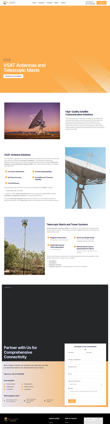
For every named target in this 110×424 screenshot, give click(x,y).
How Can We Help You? (74, 381)
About (56, 3)
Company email (72, 366)
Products (49, 3)
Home (34, 3)
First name (71, 352)
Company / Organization (74, 359)
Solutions (41, 3)
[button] (90, 2)
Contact (63, 3)
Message (70, 388)
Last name (89, 352)
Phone (70, 374)
